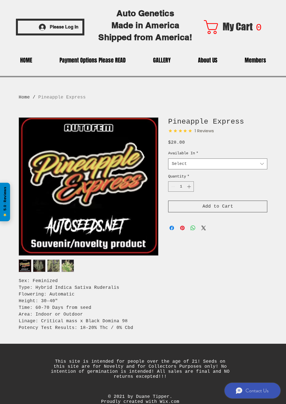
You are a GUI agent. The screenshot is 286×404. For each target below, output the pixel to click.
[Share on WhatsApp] (193, 228)
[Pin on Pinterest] (182, 228)
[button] (236, 27)
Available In (183, 153)
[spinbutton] (181, 186)
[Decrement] (172, 186)
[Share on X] (203, 228)
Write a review (225, 360)
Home (24, 97)
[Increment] (189, 186)
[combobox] (217, 163)
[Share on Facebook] (171, 228)
